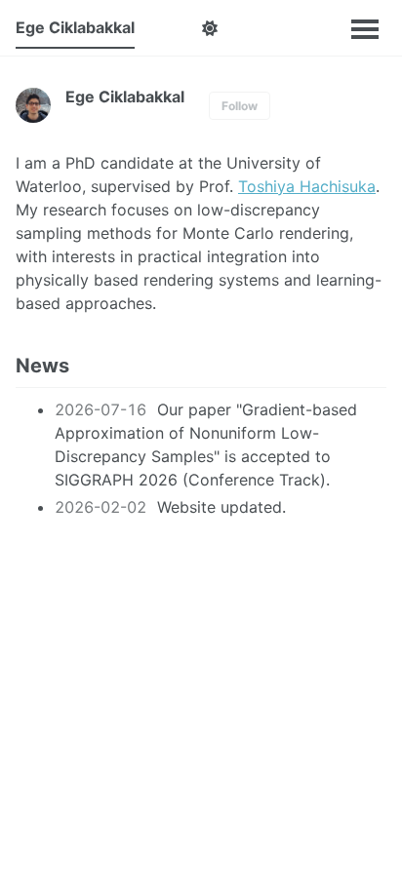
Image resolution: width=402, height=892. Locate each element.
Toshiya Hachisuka (307, 186)
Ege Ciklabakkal (75, 27)
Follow (239, 105)
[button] (209, 28)
